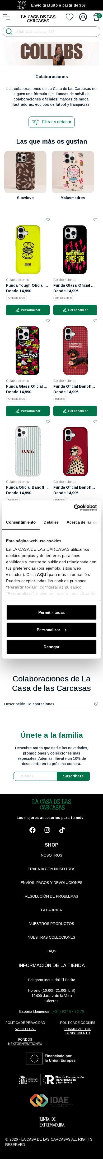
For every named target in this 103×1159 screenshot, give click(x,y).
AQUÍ (42, 574)
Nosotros (51, 855)
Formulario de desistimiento (77, 1031)
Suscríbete (73, 776)
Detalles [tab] (51, 522)
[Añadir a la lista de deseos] (48, 219)
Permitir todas (51, 612)
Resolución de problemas (51, 896)
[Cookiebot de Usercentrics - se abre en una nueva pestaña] (74, 507)
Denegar (51, 647)
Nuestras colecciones (51, 937)
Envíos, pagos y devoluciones (51, 882)
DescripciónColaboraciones (29, 704)
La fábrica (51, 910)
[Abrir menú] (6, 17)
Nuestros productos (51, 924)
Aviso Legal (25, 1029)
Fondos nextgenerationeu (25, 1042)
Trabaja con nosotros (51, 869)
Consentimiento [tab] (21, 522)
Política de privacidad (25, 1023)
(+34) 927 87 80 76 (68, 1011)
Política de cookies (77, 1023)
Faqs (51, 951)
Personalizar (48, 629)
